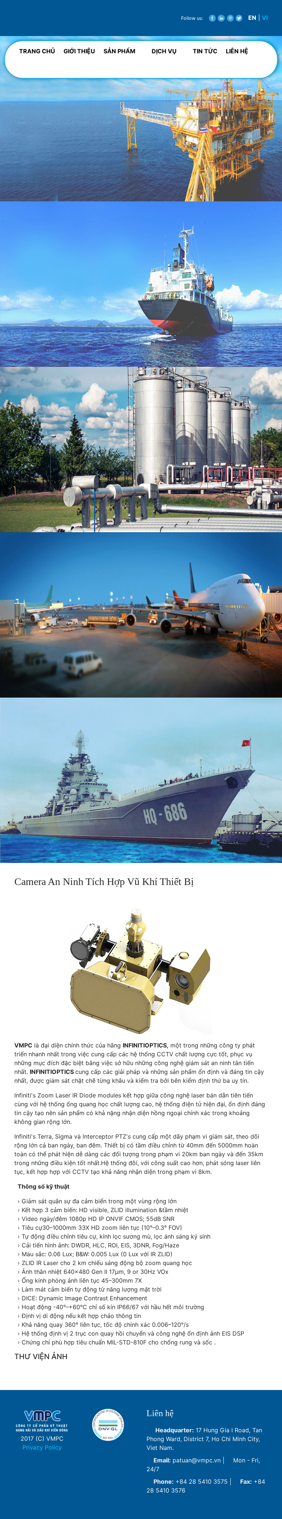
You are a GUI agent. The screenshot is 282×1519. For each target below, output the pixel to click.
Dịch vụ (165, 51)
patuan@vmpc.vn (197, 1460)
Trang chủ (37, 51)
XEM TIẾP (36, 186)
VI (265, 17)
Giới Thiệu (79, 51)
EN (252, 17)
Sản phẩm (120, 51)
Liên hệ (237, 51)
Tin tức (205, 51)
